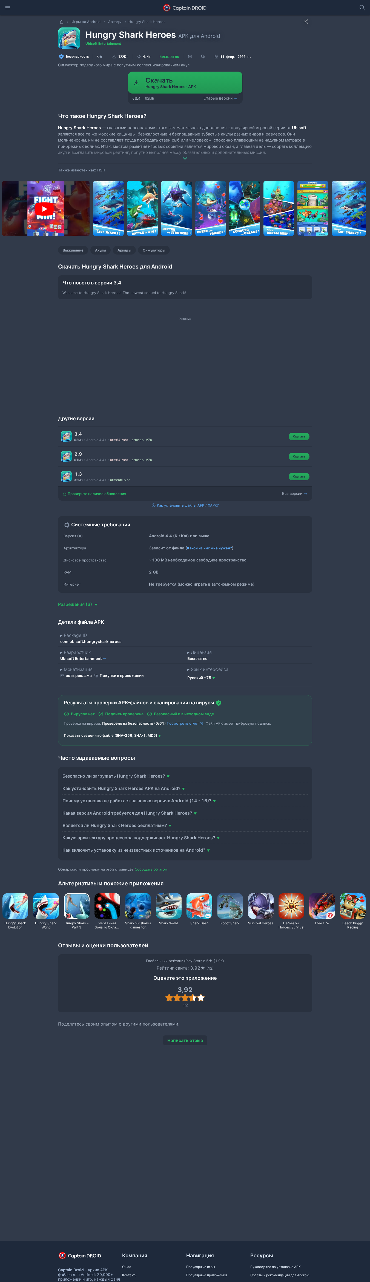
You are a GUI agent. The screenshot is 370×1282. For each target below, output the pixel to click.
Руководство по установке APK (275, 1267)
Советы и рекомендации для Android (279, 1275)
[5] (201, 997)
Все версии (292, 493)
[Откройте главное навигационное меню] (7, 7)
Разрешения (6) (75, 604)
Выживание (73, 250)
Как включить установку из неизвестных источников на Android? (133, 850)
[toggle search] (362, 7)
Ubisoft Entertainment (103, 43)
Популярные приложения (206, 1275)
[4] (193, 997)
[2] (177, 997)
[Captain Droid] (84, 1257)
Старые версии (218, 98)
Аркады (124, 250)
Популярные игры (200, 1267)
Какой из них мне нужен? (209, 548)
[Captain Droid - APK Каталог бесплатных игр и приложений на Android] (185, 7)
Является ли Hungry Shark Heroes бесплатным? (114, 825)
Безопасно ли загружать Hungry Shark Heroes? (113, 776)
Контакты (129, 1275)
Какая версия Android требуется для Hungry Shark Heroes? (127, 813)
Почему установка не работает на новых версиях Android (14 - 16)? (136, 800)
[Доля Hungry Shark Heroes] (306, 21)
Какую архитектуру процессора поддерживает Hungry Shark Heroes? (138, 837)
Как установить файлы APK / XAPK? (187, 505)
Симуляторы (154, 250)
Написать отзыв (185, 1040)
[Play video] (44, 209)
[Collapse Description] (185, 154)
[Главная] (62, 22)
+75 (199, 677)
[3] (185, 997)
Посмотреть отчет (183, 723)
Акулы (100, 250)
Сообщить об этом (151, 869)
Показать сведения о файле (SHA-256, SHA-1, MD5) (110, 735)
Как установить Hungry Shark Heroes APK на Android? (121, 788)
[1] (169, 997)
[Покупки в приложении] (203, 56)
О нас (126, 1267)
